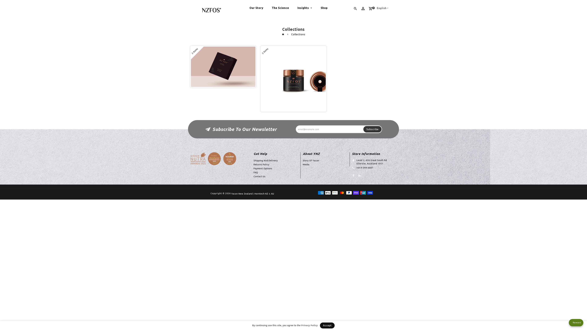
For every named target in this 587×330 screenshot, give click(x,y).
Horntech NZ (261, 194)
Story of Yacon (311, 160)
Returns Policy (261, 164)
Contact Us (260, 176)
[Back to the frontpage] (283, 34)
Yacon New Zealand (242, 194)
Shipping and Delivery (266, 160)
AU (272, 194)
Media (306, 164)
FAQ (256, 172)
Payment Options (263, 168)
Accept (327, 325)
